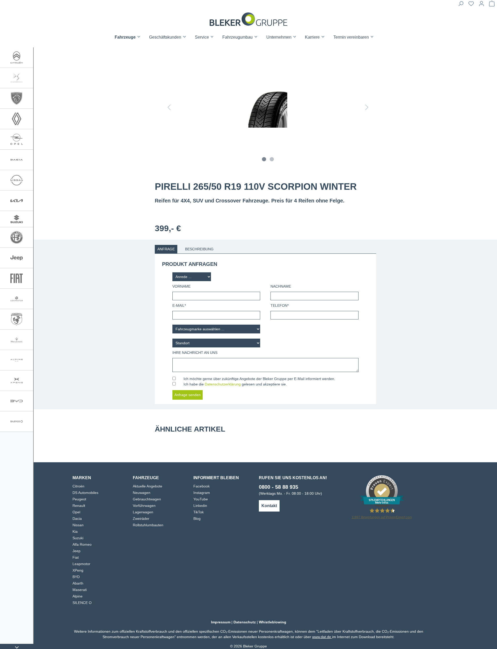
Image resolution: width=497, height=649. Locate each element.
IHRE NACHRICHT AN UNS (194, 353)
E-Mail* (179, 305)
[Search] (461, 5)
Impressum (220, 622)
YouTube (200, 499)
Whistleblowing (272, 622)
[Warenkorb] (492, 5)
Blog (197, 518)
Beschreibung (199, 249)
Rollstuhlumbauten (148, 525)
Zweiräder (141, 518)
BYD (76, 577)
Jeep (76, 551)
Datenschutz (244, 622)
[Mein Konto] (481, 5)
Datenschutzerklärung (223, 384)
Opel (76, 512)
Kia (75, 531)
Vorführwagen (144, 506)
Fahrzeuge (126, 37)
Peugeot (79, 499)
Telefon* (280, 305)
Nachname (281, 286)
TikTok (198, 512)
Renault (78, 506)
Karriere (313, 37)
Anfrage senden (187, 395)
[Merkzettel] (471, 5)
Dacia (77, 518)
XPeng (77, 570)
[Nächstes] (367, 108)
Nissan (78, 525)
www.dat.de (322, 637)
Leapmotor (81, 564)
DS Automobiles (85, 493)
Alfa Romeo (82, 544)
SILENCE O (82, 603)
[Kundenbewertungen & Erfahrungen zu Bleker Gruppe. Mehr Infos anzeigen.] (382, 491)
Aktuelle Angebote (147, 486)
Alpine (77, 596)
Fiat (75, 557)
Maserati (79, 590)
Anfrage (166, 249)
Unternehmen (279, 37)
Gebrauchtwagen (147, 499)
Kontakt (269, 506)
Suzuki (77, 538)
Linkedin (200, 506)
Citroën (78, 486)
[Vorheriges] (169, 108)
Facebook (201, 486)
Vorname (181, 286)
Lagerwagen (143, 512)
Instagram (201, 493)
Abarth (77, 583)
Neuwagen (141, 493)
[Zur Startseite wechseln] (248, 19)
